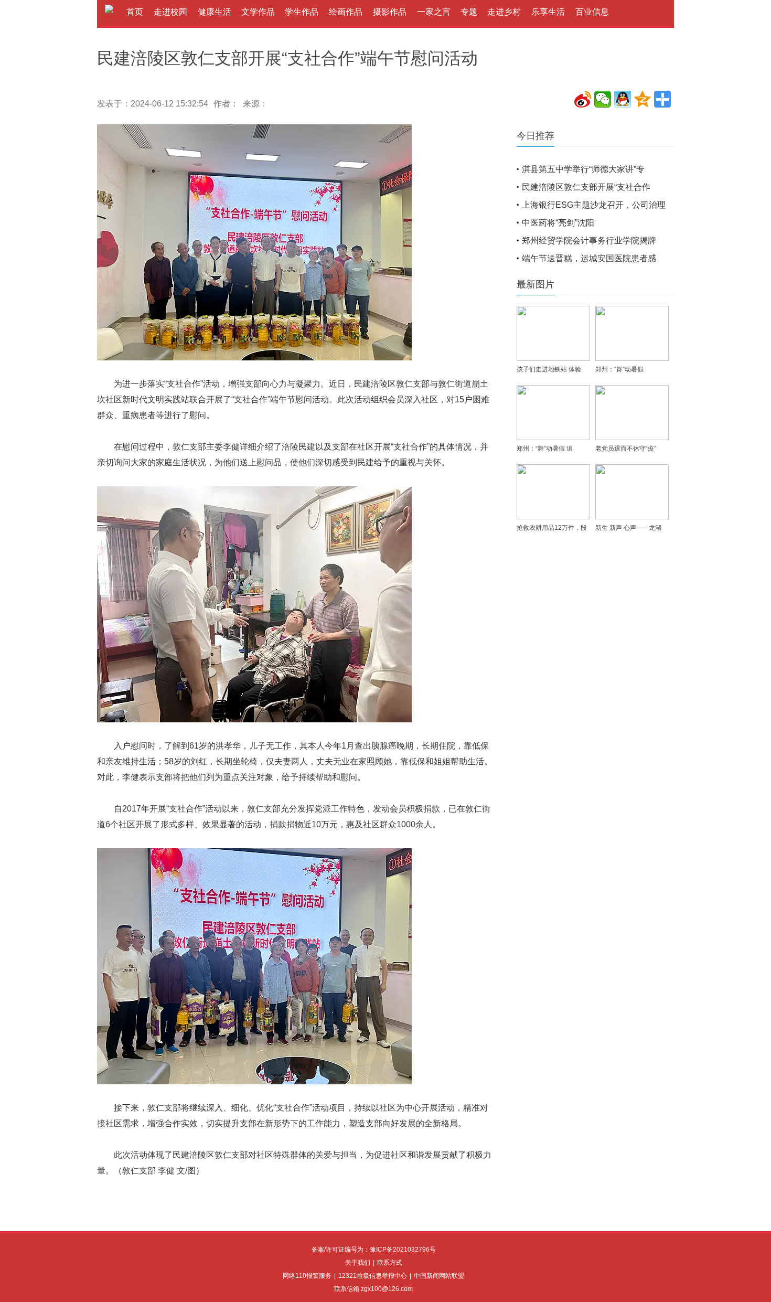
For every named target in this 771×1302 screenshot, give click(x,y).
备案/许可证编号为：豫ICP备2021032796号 (374, 1249)
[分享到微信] (602, 99)
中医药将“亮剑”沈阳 (558, 222)
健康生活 (214, 11)
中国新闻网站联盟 (439, 1275)
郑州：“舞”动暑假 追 (545, 448)
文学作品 (258, 11)
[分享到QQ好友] (622, 99)
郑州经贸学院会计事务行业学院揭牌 (589, 240)
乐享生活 (548, 11)
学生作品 (301, 11)
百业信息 (592, 11)
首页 (134, 11)
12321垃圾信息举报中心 (372, 1275)
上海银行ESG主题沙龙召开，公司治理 (594, 204)
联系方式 (389, 1262)
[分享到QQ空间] (642, 99)
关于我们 (357, 1262)
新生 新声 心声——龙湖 (628, 527)
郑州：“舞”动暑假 (619, 369)
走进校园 (170, 11)
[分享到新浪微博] (582, 99)
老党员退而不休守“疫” (625, 448)
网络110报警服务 (307, 1275)
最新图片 (535, 284)
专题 (469, 11)
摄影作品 (389, 11)
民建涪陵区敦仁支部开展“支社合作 (586, 187)
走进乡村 (504, 11)
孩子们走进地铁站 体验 (549, 369)
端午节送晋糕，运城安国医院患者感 (589, 258)
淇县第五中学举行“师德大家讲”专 (583, 169)
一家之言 (434, 11)
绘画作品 (345, 11)
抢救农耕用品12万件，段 (552, 527)
